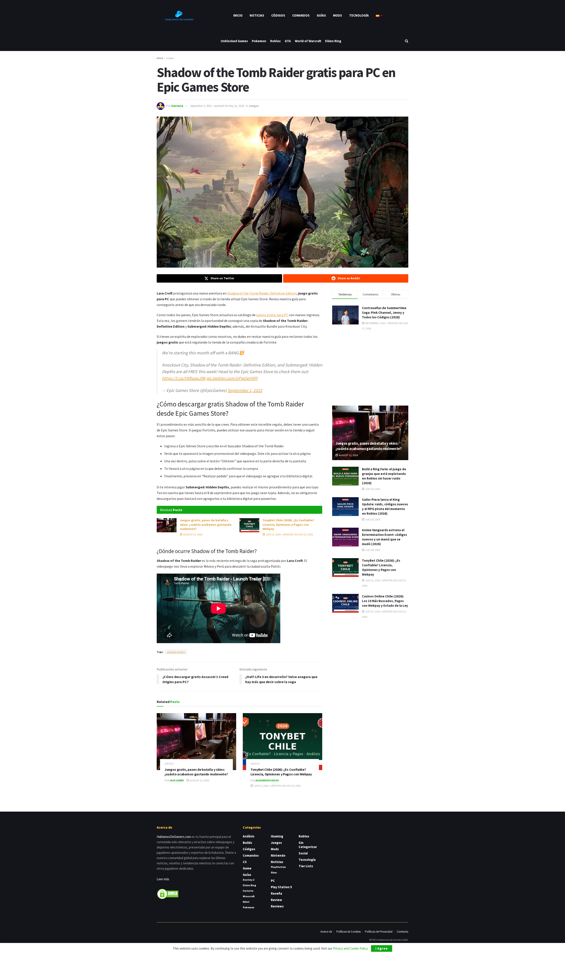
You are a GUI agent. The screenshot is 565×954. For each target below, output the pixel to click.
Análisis (248, 836)
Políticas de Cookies (348, 931)
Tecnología (359, 15)
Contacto (402, 931)
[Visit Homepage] (179, 15)
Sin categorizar (308, 845)
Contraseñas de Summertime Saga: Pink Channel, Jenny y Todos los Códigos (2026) (384, 312)
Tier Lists (306, 866)
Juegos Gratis (176, 652)
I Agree (381, 948)
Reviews (277, 906)
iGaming (277, 836)
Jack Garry (177, 780)
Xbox (274, 872)
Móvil (246, 901)
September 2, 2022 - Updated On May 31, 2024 (217, 106)
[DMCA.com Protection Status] (168, 894)
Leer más (163, 879)
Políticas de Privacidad (378, 931)
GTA (288, 41)
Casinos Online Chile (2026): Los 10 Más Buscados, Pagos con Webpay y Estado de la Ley (385, 601)
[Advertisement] (370, 367)
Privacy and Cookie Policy (350, 948)
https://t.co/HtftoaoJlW (183, 378)
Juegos (170, 58)
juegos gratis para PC (272, 315)
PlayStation (278, 867)
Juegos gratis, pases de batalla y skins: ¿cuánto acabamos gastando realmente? (206, 524)
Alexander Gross (267, 780)
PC (273, 880)
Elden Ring (333, 41)
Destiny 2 (248, 879)
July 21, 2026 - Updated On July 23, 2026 (289, 534)
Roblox (275, 41)
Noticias (257, 15)
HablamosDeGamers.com (174, 837)
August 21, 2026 (192, 534)
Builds (247, 843)
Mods (337, 15)
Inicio (238, 15)
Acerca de (326, 931)
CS (245, 862)
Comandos (301, 15)
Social (303, 853)
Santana (177, 106)
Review (276, 900)
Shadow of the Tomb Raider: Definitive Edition (262, 293)
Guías (321, 15)
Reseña (276, 893)
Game (247, 868)
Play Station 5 (281, 887)
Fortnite (248, 890)
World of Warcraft (308, 41)
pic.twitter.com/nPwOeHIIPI (232, 378)
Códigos (278, 15)
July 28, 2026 (372, 489)
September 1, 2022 (245, 390)
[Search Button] (406, 41)
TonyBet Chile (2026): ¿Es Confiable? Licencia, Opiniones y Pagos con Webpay (288, 524)
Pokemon (259, 41)
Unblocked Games (234, 41)
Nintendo (278, 855)
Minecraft (248, 896)
